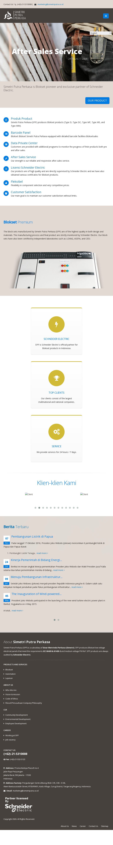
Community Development (16, 715)
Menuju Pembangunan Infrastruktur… (37, 577)
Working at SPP (12, 735)
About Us (65, 826)
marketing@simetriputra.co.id (50, 4)
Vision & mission (12, 694)
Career (83, 826)
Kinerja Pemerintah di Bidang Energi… (36, 560)
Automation (10, 674)
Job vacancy (10, 739)
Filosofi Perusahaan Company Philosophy (23, 703)
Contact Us (93, 826)
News (74, 826)
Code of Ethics (11, 698)
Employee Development (15, 723)
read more (42, 553)
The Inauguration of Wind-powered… (36, 594)
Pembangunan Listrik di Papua (32, 536)
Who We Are (10, 690)
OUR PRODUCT (97, 100)
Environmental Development (17, 719)
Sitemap (104, 826)
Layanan (9, 678)
